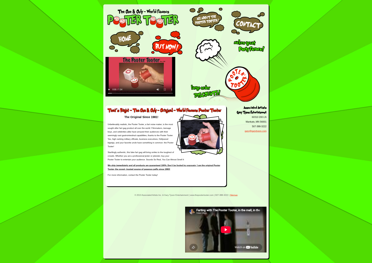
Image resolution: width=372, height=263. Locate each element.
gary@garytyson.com (256, 131)
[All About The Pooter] (207, 31)
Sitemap (234, 195)
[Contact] (248, 22)
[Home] (125, 43)
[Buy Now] (167, 43)
